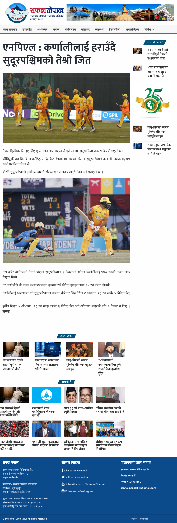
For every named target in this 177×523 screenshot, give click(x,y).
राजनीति (27, 29)
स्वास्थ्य (99, 29)
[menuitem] (10, 29)
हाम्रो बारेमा (144, 518)
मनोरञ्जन (70, 29)
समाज (56, 29)
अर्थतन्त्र (42, 29)
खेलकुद (85, 29)
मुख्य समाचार (10, 29)
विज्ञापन (134, 518)
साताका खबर (155, 42)
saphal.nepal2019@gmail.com (138, 488)
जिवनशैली (114, 29)
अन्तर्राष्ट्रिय (132, 29)
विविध (148, 29)
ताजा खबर (66, 336)
